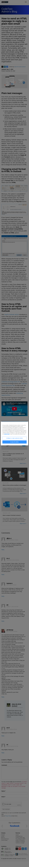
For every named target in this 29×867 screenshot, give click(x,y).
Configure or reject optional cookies (14, 438)
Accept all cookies (14, 442)
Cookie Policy (6, 434)
